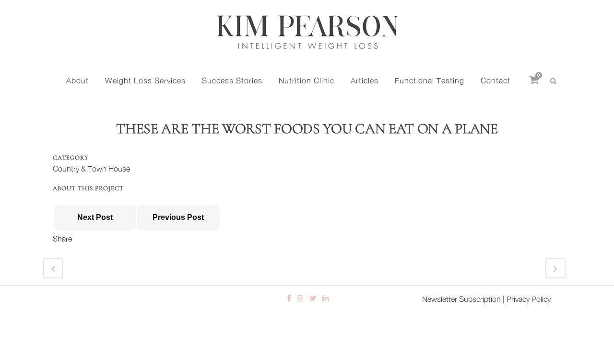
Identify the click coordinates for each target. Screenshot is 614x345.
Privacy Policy (529, 299)
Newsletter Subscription (461, 299)
